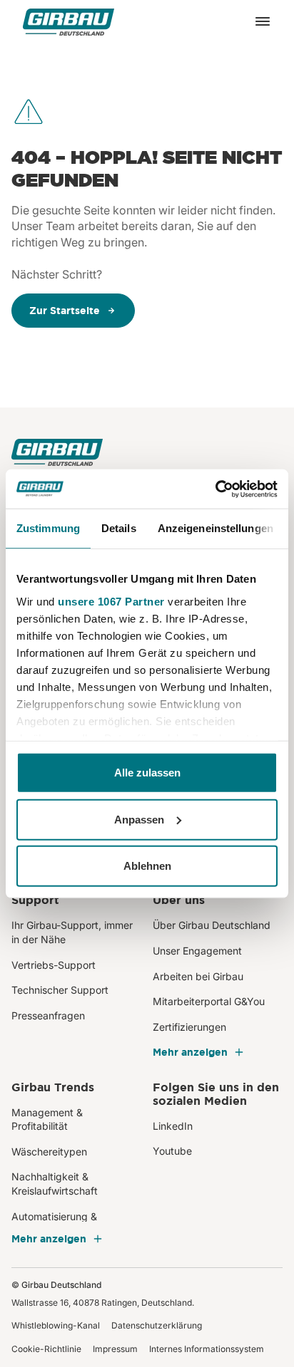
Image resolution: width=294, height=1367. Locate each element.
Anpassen (139, 819)
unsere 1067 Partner (111, 601)
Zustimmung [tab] (48, 528)
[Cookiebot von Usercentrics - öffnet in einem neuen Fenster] (215, 488)
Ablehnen (147, 866)
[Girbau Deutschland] (68, 22)
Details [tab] (118, 528)
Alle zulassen (147, 772)
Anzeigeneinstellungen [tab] (215, 528)
